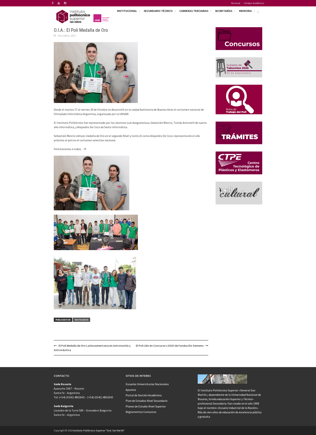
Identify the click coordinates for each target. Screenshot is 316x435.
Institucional (127, 10)
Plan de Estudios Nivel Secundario (147, 401)
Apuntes (131, 390)
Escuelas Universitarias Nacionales (147, 384)
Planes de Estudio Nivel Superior (146, 406)
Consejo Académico (254, 3)
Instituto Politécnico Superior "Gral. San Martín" (98, 430)
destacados (81, 319)
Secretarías (223, 10)
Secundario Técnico (158, 10)
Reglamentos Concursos (141, 412)
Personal (235, 3)
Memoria (245, 10)
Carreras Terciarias (193, 10)
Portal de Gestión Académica (144, 395)
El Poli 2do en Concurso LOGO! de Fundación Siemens (170, 345)
